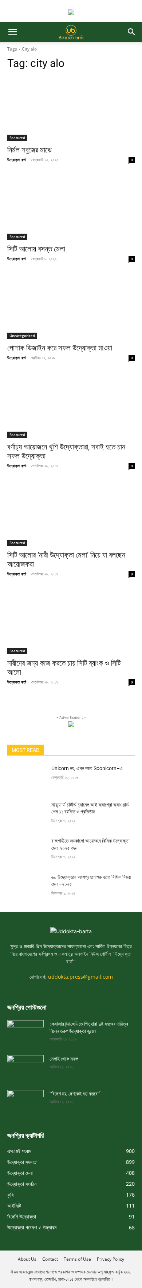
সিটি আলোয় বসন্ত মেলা (36, 249)
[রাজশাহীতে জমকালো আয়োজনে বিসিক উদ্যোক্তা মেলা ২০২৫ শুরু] (26, 850)
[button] (12, 32)
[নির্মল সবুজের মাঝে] (71, 109)
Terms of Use (77, 1259)
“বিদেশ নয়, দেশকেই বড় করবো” (75, 1094)
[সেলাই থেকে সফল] (25, 1065)
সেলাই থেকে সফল (64, 1059)
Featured (17, 137)
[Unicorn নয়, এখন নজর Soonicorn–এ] (26, 778)
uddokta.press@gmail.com (80, 976)
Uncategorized (22, 335)
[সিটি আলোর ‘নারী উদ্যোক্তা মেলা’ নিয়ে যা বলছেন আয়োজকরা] (71, 514)
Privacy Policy (110, 1259)
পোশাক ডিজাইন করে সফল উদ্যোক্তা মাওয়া (59, 348)
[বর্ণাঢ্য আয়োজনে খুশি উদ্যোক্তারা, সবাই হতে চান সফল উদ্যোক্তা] (71, 406)
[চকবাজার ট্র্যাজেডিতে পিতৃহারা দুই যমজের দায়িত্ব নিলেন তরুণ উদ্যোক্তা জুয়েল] (25, 1030)
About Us (27, 1259)
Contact (50, 1259)
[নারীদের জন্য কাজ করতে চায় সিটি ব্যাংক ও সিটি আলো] (71, 622)
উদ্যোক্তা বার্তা (16, 159)
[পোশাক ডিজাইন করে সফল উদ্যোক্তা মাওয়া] (71, 307)
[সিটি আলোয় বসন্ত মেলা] (71, 208)
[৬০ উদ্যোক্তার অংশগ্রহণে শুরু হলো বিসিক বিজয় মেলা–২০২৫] (26, 887)
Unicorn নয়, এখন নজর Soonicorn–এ (87, 768)
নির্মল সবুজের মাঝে (29, 150)
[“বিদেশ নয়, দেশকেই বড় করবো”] (25, 1100)
